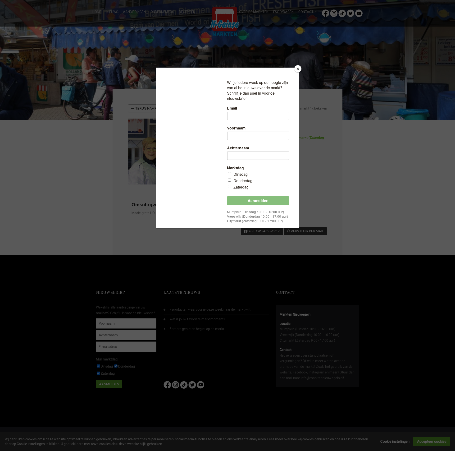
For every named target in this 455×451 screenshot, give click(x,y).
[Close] (297, 68)
